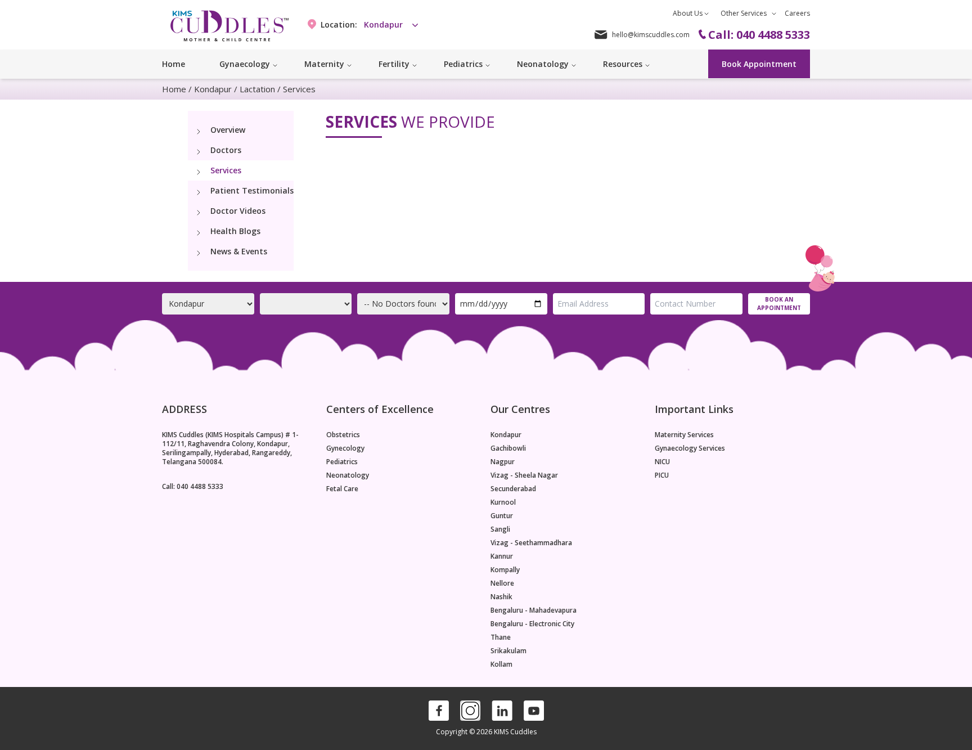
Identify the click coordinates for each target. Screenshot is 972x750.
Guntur (501, 515)
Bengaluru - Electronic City (532, 623)
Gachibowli (508, 448)
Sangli (500, 529)
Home (173, 64)
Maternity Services (684, 434)
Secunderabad (513, 488)
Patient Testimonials (252, 190)
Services (225, 170)
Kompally (505, 569)
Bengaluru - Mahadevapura (533, 610)
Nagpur (502, 461)
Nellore (502, 583)
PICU (662, 475)
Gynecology (345, 448)
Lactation (257, 89)
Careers (797, 13)
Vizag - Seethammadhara (531, 542)
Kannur (501, 556)
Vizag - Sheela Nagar (524, 475)
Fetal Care (342, 488)
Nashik (501, 596)
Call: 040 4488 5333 (192, 486)
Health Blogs (235, 231)
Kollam (501, 664)
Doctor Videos (238, 210)
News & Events (238, 251)
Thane (500, 637)
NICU (662, 461)
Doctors (225, 150)
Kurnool (503, 502)
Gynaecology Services (690, 448)
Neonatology (347, 475)
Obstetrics (343, 434)
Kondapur (213, 89)
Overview (227, 129)
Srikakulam (508, 650)
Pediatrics (342, 461)
